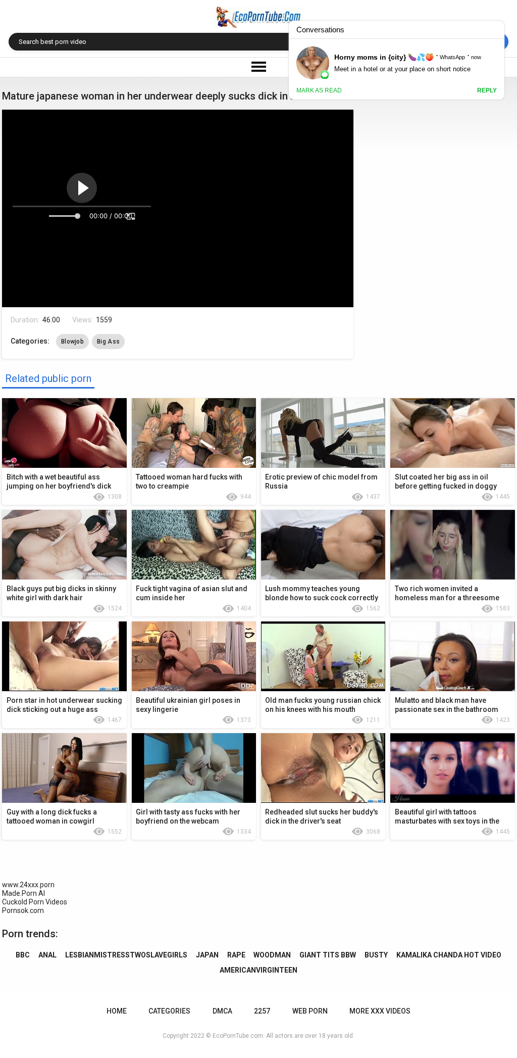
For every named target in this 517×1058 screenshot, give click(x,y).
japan (207, 955)
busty (376, 955)
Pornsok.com (23, 910)
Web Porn (310, 1011)
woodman (272, 955)
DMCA (222, 1011)
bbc (23, 955)
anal (47, 955)
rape (236, 955)
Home (117, 1011)
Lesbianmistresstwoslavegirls (126, 955)
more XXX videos (379, 1011)
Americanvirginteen (258, 970)
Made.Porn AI (23, 893)
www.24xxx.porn (28, 885)
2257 (262, 1011)
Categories (169, 1011)
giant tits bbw (327, 955)
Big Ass (108, 341)
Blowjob (72, 341)
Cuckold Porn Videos (34, 902)
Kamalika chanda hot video (448, 955)
